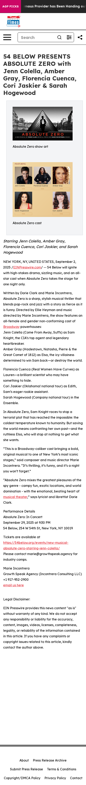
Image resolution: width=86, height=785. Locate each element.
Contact (76, 778)
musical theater (15, 497)
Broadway (11, 327)
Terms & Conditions (61, 769)
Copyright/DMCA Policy (22, 778)
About (24, 760)
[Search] (59, 37)
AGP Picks (10, 6)
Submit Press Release (26, 769)
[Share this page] (80, 37)
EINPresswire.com (27, 267)
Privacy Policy (55, 778)
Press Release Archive (50, 760)
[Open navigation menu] (7, 37)
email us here (13, 585)
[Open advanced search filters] (69, 37)
